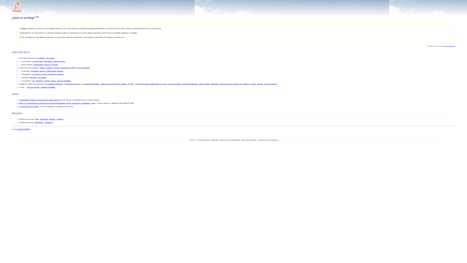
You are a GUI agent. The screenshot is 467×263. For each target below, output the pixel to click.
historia (42, 71)
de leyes (55, 65)
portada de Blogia (23, 129)
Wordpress (44, 119)
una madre (50, 58)
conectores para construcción (230, 84)
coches (47, 81)
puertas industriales (91, 84)
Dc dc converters (83, 68)
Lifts (132, 84)
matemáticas (39, 65)
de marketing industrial (54, 84)
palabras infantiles (48, 87)
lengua (44, 74)
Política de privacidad (248, 140)
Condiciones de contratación (268, 140)
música (53, 81)
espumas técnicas (73, 84)
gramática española (55, 74)
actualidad (35, 71)
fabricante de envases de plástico (114, 84)
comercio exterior (270, 84)
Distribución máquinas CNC (54, 61)
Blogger (52, 119)
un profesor (36, 74)
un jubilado (40, 58)
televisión (39, 81)
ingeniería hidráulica (190, 84)
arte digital (42, 78)
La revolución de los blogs (29, 107)
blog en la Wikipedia (449, 46)
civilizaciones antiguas (54, 71)
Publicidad (214, 140)
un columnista (37, 61)
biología (48, 65)
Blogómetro (39, 122)
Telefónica (49, 122)
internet (56, 68)
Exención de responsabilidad (230, 140)
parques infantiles (64, 81)
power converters (174, 84)
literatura (33, 78)
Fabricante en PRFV (68, 68)
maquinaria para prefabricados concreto (151, 84)
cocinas (253, 84)
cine (33, 81)
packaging (214, 84)
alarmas (246, 84)
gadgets (49, 68)
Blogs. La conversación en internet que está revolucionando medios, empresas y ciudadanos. (55, 103)
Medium (60, 119)
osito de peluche (33, 87)
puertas (260, 84)
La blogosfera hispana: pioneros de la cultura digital (39, 100)
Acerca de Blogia (203, 140)
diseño (42, 68)
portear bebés (204, 84)
